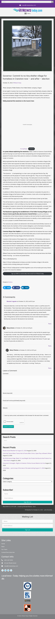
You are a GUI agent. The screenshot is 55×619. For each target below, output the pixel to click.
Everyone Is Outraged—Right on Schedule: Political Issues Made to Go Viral (24, 463)
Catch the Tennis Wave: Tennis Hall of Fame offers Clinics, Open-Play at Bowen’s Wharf (27, 453)
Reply (49, 323)
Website (5, 408)
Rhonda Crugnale (12, 301)
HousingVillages (23, 148)
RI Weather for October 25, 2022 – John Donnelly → (39, 510)
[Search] (52, 2)
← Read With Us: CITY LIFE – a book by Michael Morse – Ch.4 (18, 506)
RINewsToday (17, 83)
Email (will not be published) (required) (14, 400)
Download (31, 148)
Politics (10, 282)
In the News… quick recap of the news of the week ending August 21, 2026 (23, 468)
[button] (27, 502)
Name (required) (7, 393)
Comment (5, 373)
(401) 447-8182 (8, 560)
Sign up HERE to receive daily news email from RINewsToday (27, 273)
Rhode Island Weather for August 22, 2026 (15, 450)
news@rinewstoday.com (29, 5)
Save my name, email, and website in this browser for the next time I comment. (26, 415)
